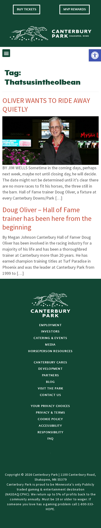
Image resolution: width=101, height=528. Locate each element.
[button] (95, 55)
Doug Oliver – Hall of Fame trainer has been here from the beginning (47, 218)
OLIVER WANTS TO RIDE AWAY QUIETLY (46, 104)
